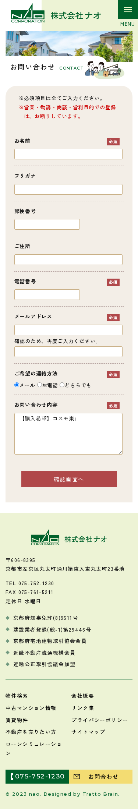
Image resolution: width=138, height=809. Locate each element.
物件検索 (17, 695)
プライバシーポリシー (99, 720)
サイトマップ (88, 731)
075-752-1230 (36, 583)
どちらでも (78, 385)
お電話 (50, 385)
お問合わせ (103, 776)
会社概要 (82, 695)
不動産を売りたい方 (31, 731)
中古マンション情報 (31, 707)
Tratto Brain (100, 794)
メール (27, 385)
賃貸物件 (17, 720)
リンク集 (82, 707)
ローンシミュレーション (34, 748)
